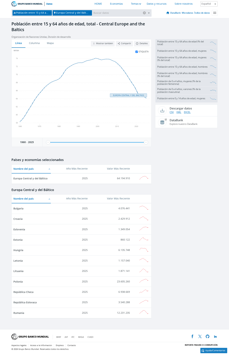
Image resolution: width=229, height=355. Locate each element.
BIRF (58, 337)
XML (178, 112)
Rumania (18, 313)
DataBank (175, 12)
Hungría (18, 250)
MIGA (81, 337)
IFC (73, 337)
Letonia (18, 260)
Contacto (71, 345)
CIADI (90, 337)
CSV (172, 112)
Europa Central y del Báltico (30, 178)
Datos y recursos (157, 3)
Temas (135, 3)
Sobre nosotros (184, 3)
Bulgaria (18, 208)
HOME (98, 3)
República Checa (23, 292)
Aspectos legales (18, 345)
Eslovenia (19, 229)
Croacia (18, 219)
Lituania (18, 271)
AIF (66, 337)
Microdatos (187, 12)
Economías (116, 3)
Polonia (18, 281)
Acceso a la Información (41, 345)
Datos (49, 4)
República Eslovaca (25, 302)
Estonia (18, 239)
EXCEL (187, 112)
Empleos (60, 345)
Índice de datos (202, 12)
